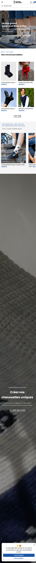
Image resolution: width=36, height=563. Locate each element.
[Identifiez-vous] (31, 2)
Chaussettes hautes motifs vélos (12, 82)
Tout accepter (19, 555)
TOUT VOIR (17, 116)
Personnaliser (19, 558)
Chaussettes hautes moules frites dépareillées (17, 165)
